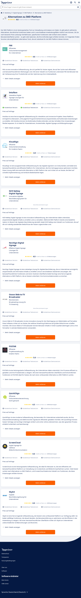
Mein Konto (5, 580)
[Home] (1, 12)
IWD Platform (28, 13)
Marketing (8, 13)
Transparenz (5, 557)
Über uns (4, 567)
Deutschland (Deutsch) (17, 592)
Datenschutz (5, 553)
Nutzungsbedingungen (8, 561)
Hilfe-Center (5, 584)
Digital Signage (17, 13)
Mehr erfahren (40, 83)
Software (4, 571)
